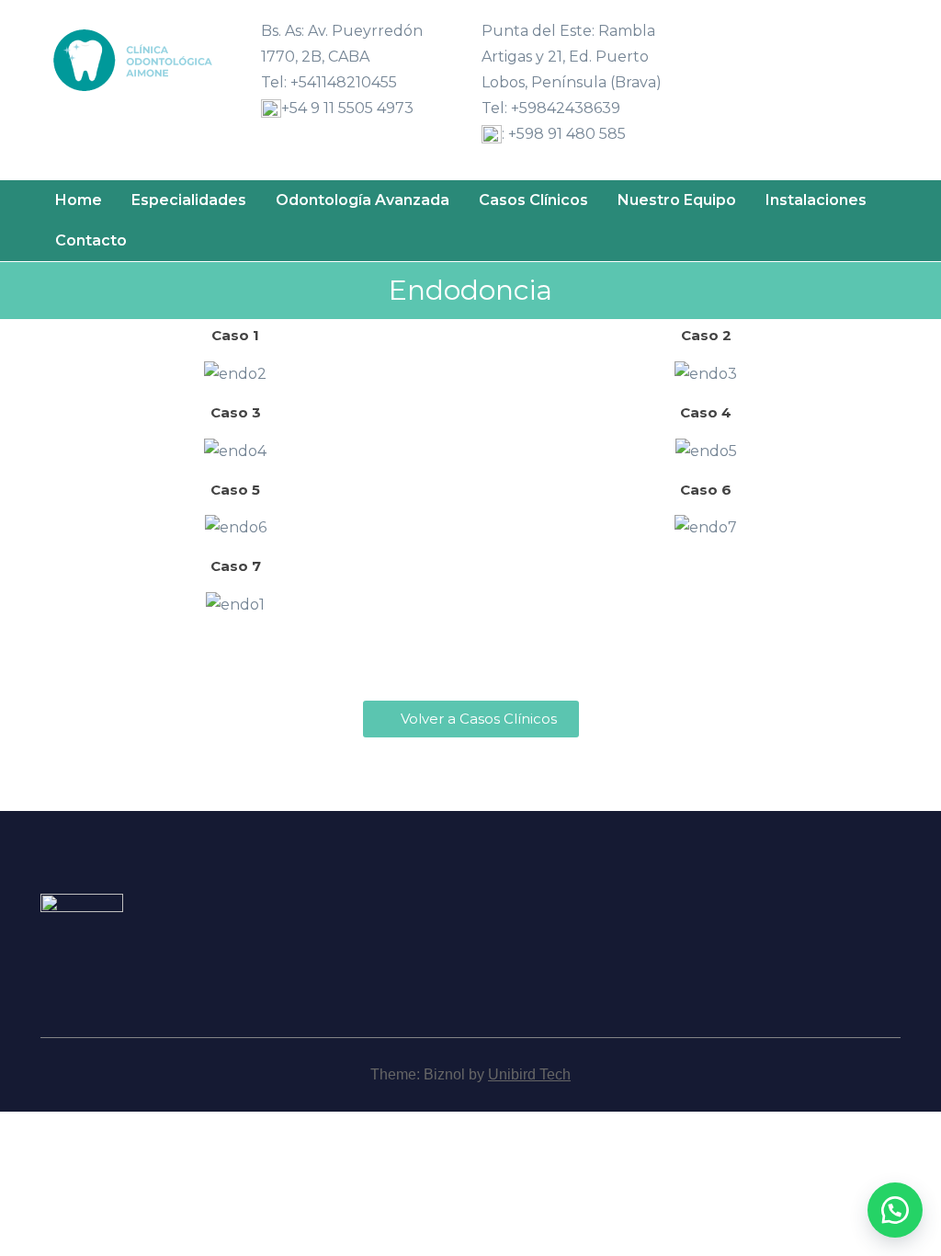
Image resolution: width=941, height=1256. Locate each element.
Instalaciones (816, 200)
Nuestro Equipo (677, 200)
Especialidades (188, 200)
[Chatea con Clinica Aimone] (895, 1210)
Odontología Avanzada (362, 200)
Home (78, 200)
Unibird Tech (529, 1074)
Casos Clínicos (533, 200)
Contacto (91, 240)
